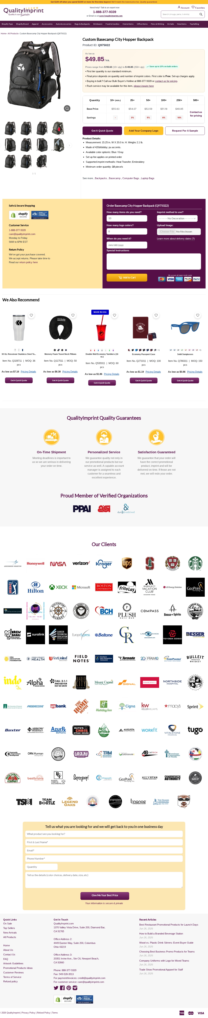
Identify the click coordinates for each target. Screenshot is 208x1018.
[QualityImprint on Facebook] (62, 989)
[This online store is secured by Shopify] (19, 215)
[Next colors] (69, 145)
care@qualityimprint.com (111, 16)
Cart (203, 30)
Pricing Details (28, 371)
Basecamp (114, 178)
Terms (55, 1013)
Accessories (47, 24)
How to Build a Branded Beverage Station (161, 933)
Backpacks (101, 178)
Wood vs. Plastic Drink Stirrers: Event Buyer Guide (166, 942)
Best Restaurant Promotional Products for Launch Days (168, 924)
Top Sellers (9, 928)
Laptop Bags (147, 178)
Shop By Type (7, 24)
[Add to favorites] (31, 315)
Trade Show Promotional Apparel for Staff (161, 969)
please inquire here (144, 86)
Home (6, 945)
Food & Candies (112, 24)
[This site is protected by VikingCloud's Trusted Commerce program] (39, 215)
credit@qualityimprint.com (91, 978)
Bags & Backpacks (82, 24)
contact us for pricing (166, 81)
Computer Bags (130, 178)
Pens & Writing (157, 24)
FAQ (5, 959)
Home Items (128, 24)
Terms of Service (12, 977)
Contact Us (9, 954)
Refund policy (10, 981)
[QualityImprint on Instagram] (75, 989)
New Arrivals (10, 932)
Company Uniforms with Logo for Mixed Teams (164, 960)
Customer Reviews (13, 972)
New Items (182, 24)
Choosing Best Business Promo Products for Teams (167, 951)
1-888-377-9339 (104, 12)
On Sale (170, 24)
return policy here (28, 262)
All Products (9, 937)
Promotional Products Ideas (18, 968)
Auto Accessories (63, 24)
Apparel (35, 24)
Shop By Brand (22, 24)
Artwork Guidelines (13, 963)
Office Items (142, 24)
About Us (8, 950)
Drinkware (97, 24)
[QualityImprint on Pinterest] (68, 989)
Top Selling (194, 24)
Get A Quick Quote (19, 380)
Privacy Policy (28, 1013)
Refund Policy (43, 1013)
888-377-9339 (69, 970)
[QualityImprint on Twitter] (56, 989)
